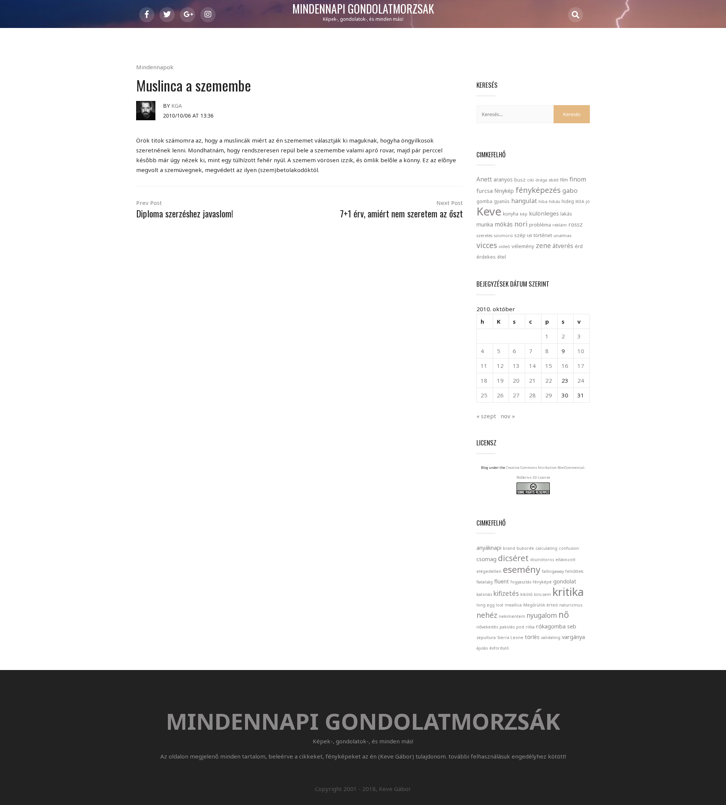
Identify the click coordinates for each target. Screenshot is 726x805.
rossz (575, 224)
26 (500, 395)
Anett (484, 179)
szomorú (503, 235)
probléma (540, 224)
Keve (488, 211)
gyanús (502, 201)
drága (541, 180)
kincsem (542, 594)
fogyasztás (520, 582)
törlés (532, 637)
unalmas (562, 235)
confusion (569, 548)
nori (520, 223)
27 (516, 395)
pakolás (507, 627)
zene (543, 245)
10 (580, 351)
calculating (546, 548)
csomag (486, 559)
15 (548, 365)
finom (577, 179)
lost (499, 605)
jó (588, 201)
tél (529, 235)
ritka (530, 627)
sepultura (486, 637)
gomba (484, 201)
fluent (501, 581)
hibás (554, 201)
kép (523, 214)
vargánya (573, 637)
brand (509, 548)
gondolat (564, 581)
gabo (569, 190)
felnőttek (574, 571)
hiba (543, 201)
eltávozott (565, 559)
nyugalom (542, 615)
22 (548, 380)
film (564, 180)
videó (504, 246)
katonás (484, 594)
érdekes (486, 257)
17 (580, 365)
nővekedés (487, 627)
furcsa (484, 190)
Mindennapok (155, 67)
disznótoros (542, 559)
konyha (510, 214)
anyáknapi (488, 547)
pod (520, 627)
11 (484, 365)
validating (550, 637)
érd (579, 246)
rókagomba (551, 626)
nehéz (486, 615)
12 (500, 365)
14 (532, 365)
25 (484, 395)
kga (176, 105)
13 (516, 365)
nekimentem (512, 616)
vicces (486, 245)
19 (500, 380)
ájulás (482, 648)
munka (484, 224)
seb (571, 626)
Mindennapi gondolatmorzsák (363, 9)
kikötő (526, 594)
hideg (568, 201)
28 (532, 395)
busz (520, 180)
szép (520, 235)
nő (563, 614)
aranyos (503, 179)
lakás (566, 213)
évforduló (499, 648)
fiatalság (484, 582)
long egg (485, 605)
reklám (559, 225)
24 (580, 380)
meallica (513, 605)
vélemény (523, 246)
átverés (562, 246)
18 (484, 380)
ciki (530, 180)
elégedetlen (488, 571)
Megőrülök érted (540, 605)
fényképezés (538, 190)
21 (532, 380)
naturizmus (570, 605)
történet (543, 235)
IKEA (580, 201)
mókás (504, 224)
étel (501, 257)
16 (565, 365)
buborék (525, 548)
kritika (568, 591)
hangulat (524, 201)
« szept (486, 416)
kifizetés (506, 593)
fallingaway (553, 571)
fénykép (504, 190)
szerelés (484, 235)
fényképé (542, 582)
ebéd (553, 180)
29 (548, 395)
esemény (521, 569)
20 (516, 380)
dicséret (513, 557)
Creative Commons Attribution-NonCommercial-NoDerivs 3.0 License (545, 472)
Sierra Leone (510, 637)
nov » (508, 416)
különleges (544, 213)
